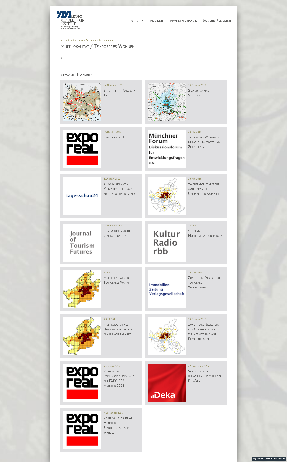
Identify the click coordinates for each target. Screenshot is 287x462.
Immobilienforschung (183, 20)
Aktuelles (156, 20)
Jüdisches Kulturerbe (217, 20)
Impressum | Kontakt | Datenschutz (269, 458)
